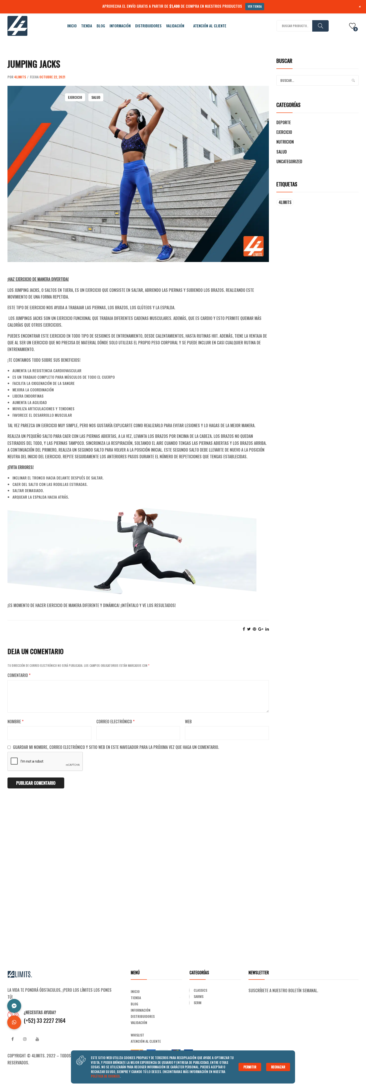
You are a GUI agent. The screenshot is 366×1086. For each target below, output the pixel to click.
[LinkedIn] (267, 628)
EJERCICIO (75, 97)
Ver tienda (255, 6)
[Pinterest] (254, 628)
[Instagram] (25, 1039)
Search (353, 80)
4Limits (20, 76)
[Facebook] (244, 628)
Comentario (19, 675)
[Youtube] (37, 1039)
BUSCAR (320, 26)
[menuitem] (72, 25)
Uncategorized (289, 161)
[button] (14, 1022)
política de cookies (105, 1076)
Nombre (15, 721)
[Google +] (260, 628)
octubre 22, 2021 (52, 76)
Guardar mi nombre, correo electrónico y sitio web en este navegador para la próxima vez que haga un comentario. (116, 747)
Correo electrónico (115, 721)
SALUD (95, 97)
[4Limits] (17, 25)
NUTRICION (285, 142)
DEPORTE (283, 122)
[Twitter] (249, 628)
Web (188, 721)
